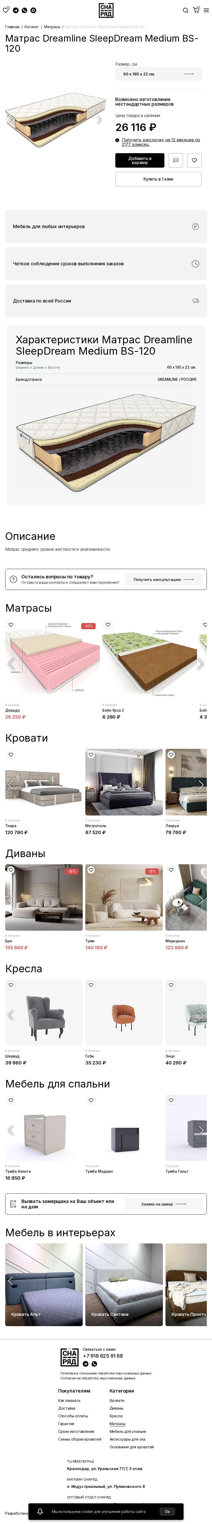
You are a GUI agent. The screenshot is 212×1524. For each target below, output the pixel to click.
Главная (12, 27)
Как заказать (69, 1400)
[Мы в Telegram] (16, 10)
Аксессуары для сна (127, 1439)
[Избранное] (6, 10)
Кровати (117, 1400)
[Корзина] (196, 10)
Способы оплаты (73, 1416)
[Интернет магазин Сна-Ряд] (69, 1357)
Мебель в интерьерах (60, 1232)
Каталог (32, 27)
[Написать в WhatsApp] (24, 10)
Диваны (116, 1408)
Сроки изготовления (76, 1431)
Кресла (116, 1416)
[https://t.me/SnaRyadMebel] (85, 1364)
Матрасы (52, 27)
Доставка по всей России (42, 301)
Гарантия (66, 1423)
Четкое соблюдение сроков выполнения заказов (68, 263)
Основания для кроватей (132, 1447)
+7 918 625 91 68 (103, 1356)
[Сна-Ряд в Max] (33, 10)
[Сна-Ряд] (106, 10)
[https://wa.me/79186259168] (94, 1364)
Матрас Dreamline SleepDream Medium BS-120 (105, 27)
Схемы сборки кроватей (79, 1439)
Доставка (66, 1408)
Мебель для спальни (128, 1431)
